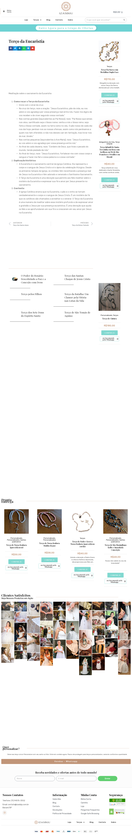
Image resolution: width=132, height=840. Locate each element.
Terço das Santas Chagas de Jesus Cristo (77, 277)
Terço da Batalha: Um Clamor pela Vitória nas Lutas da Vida (76, 297)
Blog (48, 20)
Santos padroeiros (19, 541)
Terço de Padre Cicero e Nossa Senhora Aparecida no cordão (83, 544)
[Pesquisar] (124, 20)
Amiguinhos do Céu (107, 142)
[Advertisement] (51, 71)
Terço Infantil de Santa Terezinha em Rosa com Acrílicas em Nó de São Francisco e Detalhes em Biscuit (109, 152)
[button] (11, 48)
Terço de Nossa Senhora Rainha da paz (49, 544)
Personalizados (13, 540)
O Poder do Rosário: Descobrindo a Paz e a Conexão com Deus (33, 279)
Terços (36, 20)
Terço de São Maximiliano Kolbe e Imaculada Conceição (115, 547)
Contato (59, 20)
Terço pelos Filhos (31, 294)
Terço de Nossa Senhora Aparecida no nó (16, 546)
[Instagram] (5, 813)
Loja (26, 20)
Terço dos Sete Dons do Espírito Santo (32, 314)
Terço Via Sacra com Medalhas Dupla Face (109, 71)
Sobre (70, 20)
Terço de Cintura (109, 318)
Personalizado (106, 315)
